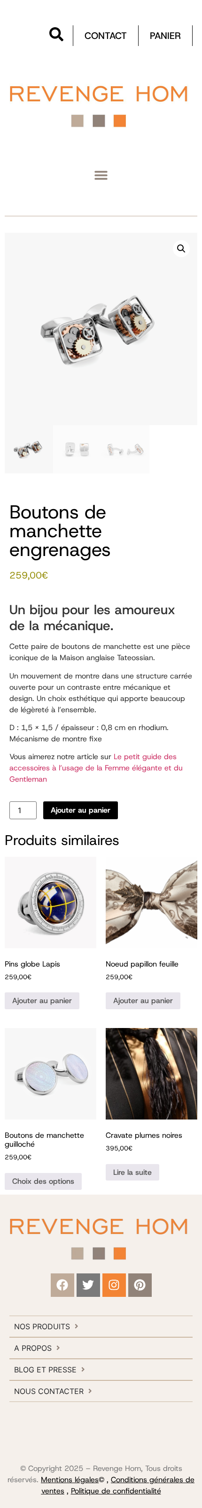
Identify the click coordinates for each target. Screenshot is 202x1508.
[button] (101, 174)
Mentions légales (70, 1480)
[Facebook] (62, 1285)
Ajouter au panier (80, 810)
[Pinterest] (140, 1285)
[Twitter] (88, 1285)
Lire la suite (132, 1172)
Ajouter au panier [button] (42, 1000)
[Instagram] (114, 1285)
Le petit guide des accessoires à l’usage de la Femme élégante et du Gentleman (96, 768)
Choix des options (43, 1181)
